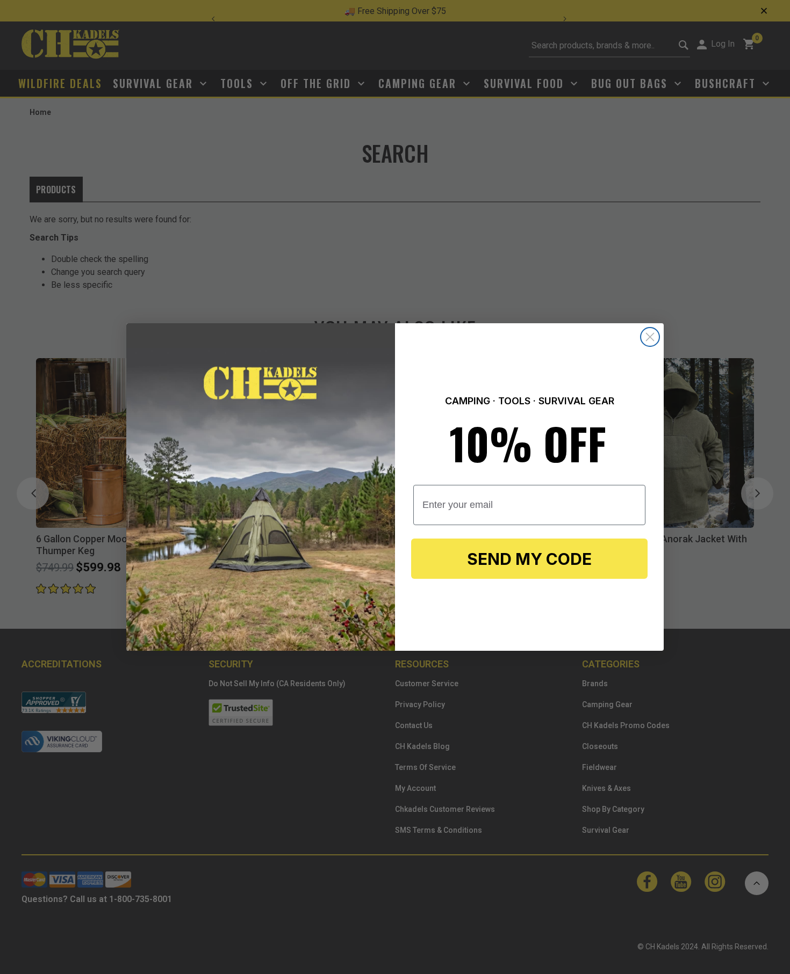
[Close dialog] (650, 337)
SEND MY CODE (529, 559)
